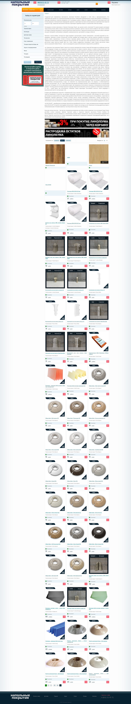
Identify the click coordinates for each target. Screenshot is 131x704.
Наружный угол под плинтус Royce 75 (75, 321)
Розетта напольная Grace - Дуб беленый (54, 673)
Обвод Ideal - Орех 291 (72, 481)
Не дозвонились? (41, 4)
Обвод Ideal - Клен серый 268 (52, 449)
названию (56, 140)
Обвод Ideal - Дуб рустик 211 (95, 512)
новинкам (68, 140)
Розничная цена (27, 20)
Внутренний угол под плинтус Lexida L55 (54, 290)
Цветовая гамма (28, 34)
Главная (46, 13)
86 (57, 685)
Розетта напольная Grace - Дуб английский (77, 673)
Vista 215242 (48, 184)
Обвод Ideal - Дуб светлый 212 (74, 512)
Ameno (90, 165)
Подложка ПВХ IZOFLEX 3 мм (95, 191)
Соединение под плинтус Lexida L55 (75, 290)
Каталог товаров (29, 10)
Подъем (69, 9)
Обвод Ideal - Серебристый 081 (96, 449)
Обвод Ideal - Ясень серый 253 (96, 481)
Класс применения (28, 41)
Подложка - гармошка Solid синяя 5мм (54, 641)
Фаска (25, 50)
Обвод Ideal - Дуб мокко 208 (51, 575)
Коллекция (26, 31)
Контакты (103, 9)
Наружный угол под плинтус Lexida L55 (98, 257)
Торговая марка (27, 28)
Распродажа (27, 57)
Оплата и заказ (50, 9)
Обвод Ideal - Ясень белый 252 (52, 512)
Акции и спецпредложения (30, 47)
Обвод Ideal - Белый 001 (50, 481)
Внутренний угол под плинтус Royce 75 (54, 321)
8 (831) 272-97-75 (107, 697)
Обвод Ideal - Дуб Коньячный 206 (52, 544)
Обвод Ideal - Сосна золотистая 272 (97, 418)
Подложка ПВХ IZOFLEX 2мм (73, 191)
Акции (78, 9)
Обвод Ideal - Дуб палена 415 (52, 418)
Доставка (61, 9)
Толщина (26, 53)
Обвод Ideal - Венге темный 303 (96, 544)
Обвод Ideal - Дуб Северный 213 (74, 575)
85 (54, 685)
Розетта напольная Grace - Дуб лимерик (98, 641)
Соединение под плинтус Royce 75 (97, 290)
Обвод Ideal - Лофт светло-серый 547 (97, 385)
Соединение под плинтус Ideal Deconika (98, 321)
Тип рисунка (27, 38)
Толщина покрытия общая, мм (31, 44)
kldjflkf (68, 157)
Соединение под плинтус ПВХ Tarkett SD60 (98, 223)
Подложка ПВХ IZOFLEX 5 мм (74, 223)
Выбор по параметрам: (32, 15)
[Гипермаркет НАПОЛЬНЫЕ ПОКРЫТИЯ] (20, 697)
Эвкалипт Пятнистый (50, 165)
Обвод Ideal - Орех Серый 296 (74, 544)
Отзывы (94, 9)
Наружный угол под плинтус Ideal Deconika (55, 353)
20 (104, 140)
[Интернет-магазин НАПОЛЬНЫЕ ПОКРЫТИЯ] (21, 3)
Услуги (86, 9)
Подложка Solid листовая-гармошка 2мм (76, 385)
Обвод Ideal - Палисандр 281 (73, 418)
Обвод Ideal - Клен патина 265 (74, 449)
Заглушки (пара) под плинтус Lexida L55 (76, 608)
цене (62, 140)
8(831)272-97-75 (43, 2)
